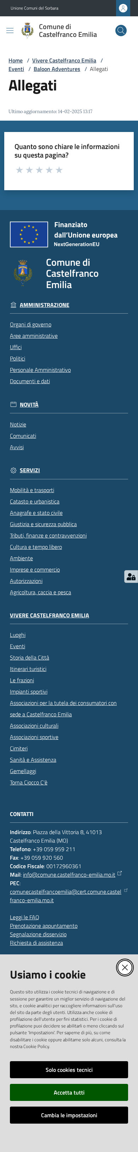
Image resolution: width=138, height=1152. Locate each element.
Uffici (16, 347)
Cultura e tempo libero (36, 546)
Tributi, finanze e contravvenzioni (48, 535)
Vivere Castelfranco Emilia (64, 60)
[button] (121, 30)
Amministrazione (44, 305)
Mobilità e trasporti (32, 490)
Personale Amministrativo (40, 369)
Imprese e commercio (35, 569)
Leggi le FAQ (24, 917)
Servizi (30, 470)
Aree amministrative (34, 335)
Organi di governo (30, 324)
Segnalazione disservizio (38, 934)
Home (15, 60)
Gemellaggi (23, 771)
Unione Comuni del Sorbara (34, 8)
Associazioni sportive (34, 737)
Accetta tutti (69, 1092)
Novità (29, 404)
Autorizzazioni (26, 581)
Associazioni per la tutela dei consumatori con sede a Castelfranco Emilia (63, 708)
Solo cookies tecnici (69, 1069)
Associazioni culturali (34, 725)
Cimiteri (19, 748)
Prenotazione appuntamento (43, 925)
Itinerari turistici (28, 669)
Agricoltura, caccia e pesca (40, 592)
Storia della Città (29, 657)
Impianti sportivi (28, 691)
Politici (17, 358)
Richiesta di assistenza (36, 942)
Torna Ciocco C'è (28, 782)
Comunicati (23, 435)
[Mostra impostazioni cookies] (131, 576)
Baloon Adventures (57, 69)
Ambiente (21, 558)
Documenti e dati (30, 381)
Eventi (16, 69)
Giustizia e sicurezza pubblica (43, 524)
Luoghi (17, 634)
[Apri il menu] (10, 30)
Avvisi (17, 447)
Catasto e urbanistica (34, 501)
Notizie (18, 424)
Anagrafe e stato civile (36, 512)
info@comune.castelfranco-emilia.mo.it (69, 874)
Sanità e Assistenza (33, 759)
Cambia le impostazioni (69, 1115)
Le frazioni (22, 680)
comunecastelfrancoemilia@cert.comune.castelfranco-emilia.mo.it (65, 895)
